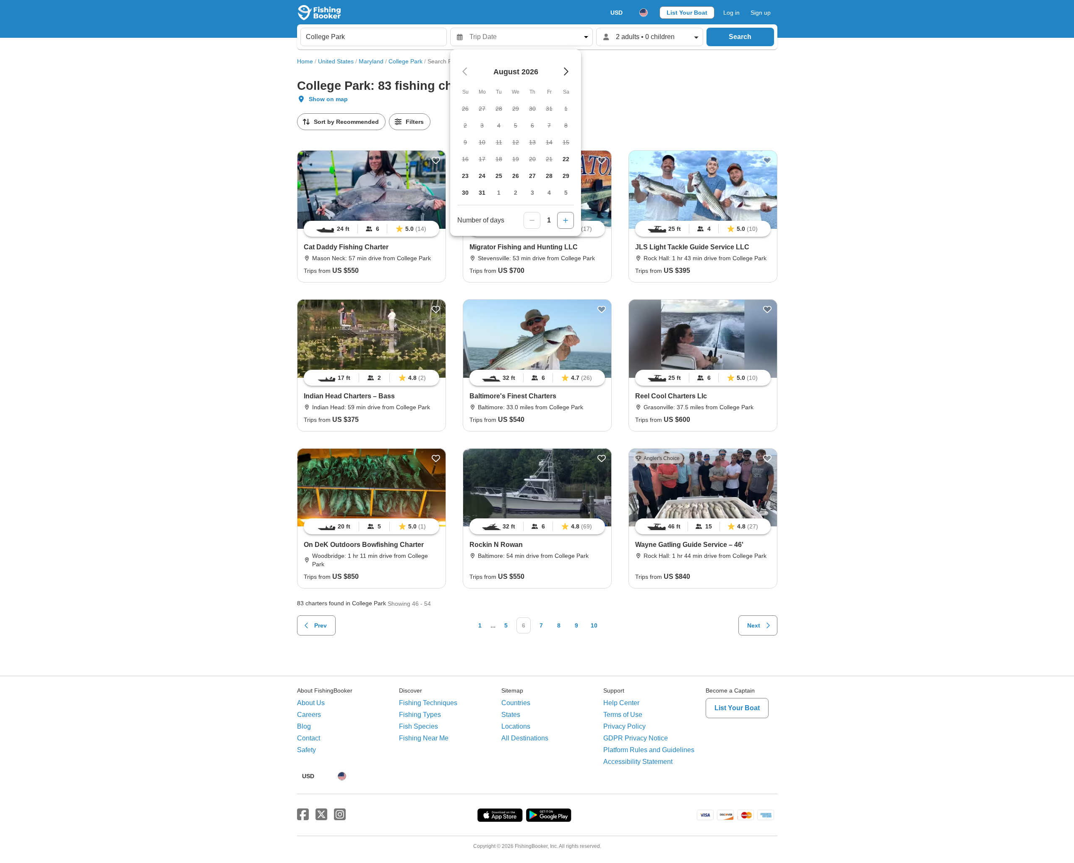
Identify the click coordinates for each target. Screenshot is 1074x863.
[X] (321, 814)
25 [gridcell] (498, 176)
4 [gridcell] (549, 192)
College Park (405, 61)
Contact (308, 738)
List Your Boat (687, 12)
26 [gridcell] (515, 176)
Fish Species (418, 726)
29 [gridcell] (566, 176)
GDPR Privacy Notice (635, 738)
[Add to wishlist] (436, 160)
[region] (371, 229)
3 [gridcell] (532, 192)
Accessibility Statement (638, 761)
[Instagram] (340, 814)
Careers (309, 714)
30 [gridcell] (465, 192)
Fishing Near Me (423, 738)
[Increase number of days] (565, 220)
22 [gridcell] (566, 159)
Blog (304, 726)
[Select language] (643, 12)
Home (305, 61)
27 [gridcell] (532, 176)
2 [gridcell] (515, 192)
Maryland (371, 61)
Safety (306, 749)
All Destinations (524, 738)
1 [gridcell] (499, 192)
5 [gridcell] (566, 192)
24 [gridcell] (482, 176)
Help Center (621, 702)
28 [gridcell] (549, 176)
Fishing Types (420, 714)
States (510, 714)
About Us (311, 702)
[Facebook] (303, 814)
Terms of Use (622, 714)
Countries (515, 702)
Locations (515, 726)
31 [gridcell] (482, 192)
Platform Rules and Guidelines (648, 749)
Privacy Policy (624, 726)
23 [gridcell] (465, 176)
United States (336, 61)
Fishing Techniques (428, 702)
